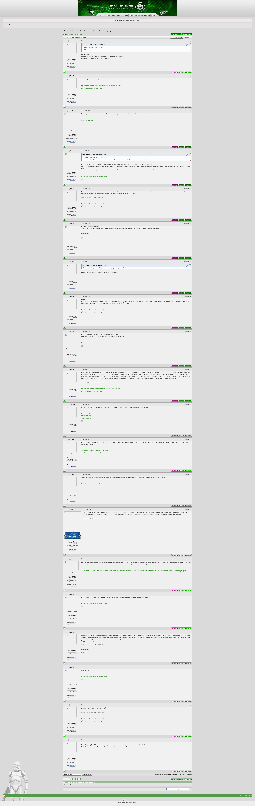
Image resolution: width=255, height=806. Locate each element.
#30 (190, 369)
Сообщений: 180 (72, 494)
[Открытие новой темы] (186, 34)
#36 (190, 594)
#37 (190, 632)
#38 (190, 667)
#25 (190, 188)
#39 (190, 704)
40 (68, 586)
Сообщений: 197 (72, 281)
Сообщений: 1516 (71, 577)
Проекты (119, 15)
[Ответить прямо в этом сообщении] (188, 72)
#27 (190, 261)
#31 (190, 404)
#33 (190, 474)
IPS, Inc (135, 802)
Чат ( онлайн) (145, 15)
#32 (190, 439)
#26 (190, 223)
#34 (190, 509)
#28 (190, 296)
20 (68, 102)
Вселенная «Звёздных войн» (173, 774)
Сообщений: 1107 (71, 173)
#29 (190, 331)
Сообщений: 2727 (71, 60)
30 (68, 431)
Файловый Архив (134, 15)
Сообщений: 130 (72, 95)
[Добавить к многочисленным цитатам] (181, 72)
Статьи (126, 15)
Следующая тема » (187, 774)
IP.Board (124, 802)
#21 (190, 40)
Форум (108, 15)
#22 (190, 75)
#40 (190, 739)
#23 (190, 110)
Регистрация (136, 20)
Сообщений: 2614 (72, 542)
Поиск (153, 15)
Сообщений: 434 (72, 459)
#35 (190, 559)
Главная (102, 15)
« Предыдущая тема (159, 774)
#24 (190, 150)
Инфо (113, 15)
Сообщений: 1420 (71, 135)
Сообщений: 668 (72, 424)
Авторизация (129, 20)
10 (68, 466)
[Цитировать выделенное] (174, 72)
